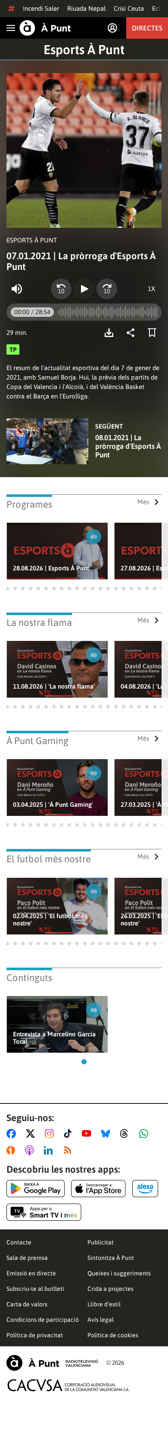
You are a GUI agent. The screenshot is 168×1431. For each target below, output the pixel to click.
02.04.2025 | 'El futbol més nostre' (50, 919)
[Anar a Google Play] (35, 1188)
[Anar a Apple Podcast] (31, 1150)
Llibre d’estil (104, 1304)
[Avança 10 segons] (106, 289)
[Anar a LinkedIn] (50, 1150)
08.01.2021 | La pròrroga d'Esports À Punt (128, 446)
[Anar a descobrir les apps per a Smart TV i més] (43, 1212)
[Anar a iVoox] (12, 1150)
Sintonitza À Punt (110, 1257)
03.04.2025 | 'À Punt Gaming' (53, 804)
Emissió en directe (31, 1273)
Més (143, 502)
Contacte (18, 1242)
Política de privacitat (34, 1335)
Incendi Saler (41, 8)
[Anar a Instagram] (51, 1133)
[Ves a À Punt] (45, 28)
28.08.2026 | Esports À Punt (51, 568)
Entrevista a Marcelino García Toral (54, 1037)
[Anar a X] (32, 1133)
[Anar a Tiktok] (69, 1133)
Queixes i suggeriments (119, 1273)
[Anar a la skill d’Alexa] (145, 1188)
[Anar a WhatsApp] (145, 1133)
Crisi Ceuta (129, 8)
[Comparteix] (132, 332)
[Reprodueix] (84, 289)
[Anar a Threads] (126, 1133)
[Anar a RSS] (69, 1150)
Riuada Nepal (86, 8)
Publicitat (100, 1242)
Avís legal (100, 1319)
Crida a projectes (110, 1288)
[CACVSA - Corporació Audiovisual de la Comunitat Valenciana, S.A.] (68, 1385)
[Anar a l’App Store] (98, 1188)
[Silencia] (16, 289)
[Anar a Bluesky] (107, 1133)
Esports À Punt (84, 49)
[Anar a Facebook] (12, 1133)
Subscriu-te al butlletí (35, 1288)
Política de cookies (112, 1335)
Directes (147, 28)
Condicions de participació (42, 1319)
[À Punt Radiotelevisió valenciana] (52, 1363)
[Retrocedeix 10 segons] (61, 289)
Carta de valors (26, 1304)
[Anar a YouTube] (88, 1133)
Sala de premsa (27, 1257)
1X (151, 288)
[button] (7, 588)
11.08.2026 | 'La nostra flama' (54, 686)
